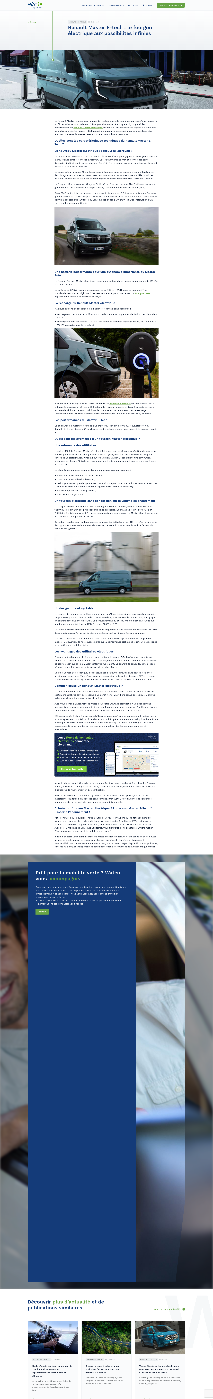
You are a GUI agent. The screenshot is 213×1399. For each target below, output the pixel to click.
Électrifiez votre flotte (93, 5)
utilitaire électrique (120, 403)
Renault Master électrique (88, 127)
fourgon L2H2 (142, 293)
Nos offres (133, 5)
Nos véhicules (115, 5)
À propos (147, 5)
